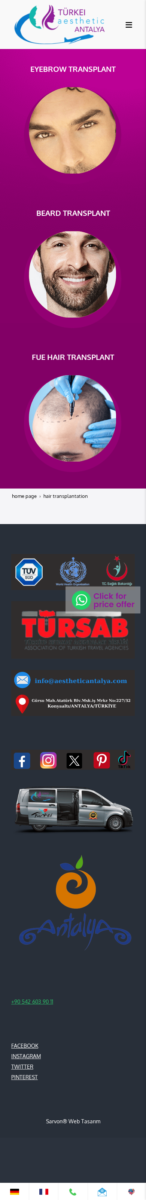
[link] (14, 1191)
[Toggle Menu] (129, 25)
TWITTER (22, 1066)
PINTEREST (24, 1077)
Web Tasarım (84, 1121)
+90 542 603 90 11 (32, 1001)
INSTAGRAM (26, 1056)
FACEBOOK (24, 1046)
